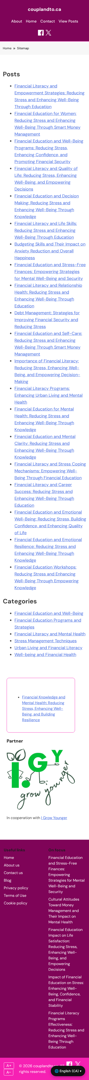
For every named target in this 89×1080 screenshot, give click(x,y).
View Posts (68, 21)
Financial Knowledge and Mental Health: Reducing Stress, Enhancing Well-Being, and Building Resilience (43, 708)
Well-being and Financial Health (45, 654)
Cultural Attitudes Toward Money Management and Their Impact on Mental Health (63, 911)
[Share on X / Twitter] (48, 33)
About (16, 21)
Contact (47, 21)
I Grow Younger (54, 817)
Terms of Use (15, 895)
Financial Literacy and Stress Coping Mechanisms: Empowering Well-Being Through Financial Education (50, 471)
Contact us (13, 872)
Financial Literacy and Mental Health (49, 634)
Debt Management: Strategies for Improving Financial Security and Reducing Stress (47, 319)
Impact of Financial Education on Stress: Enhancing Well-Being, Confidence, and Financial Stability (66, 991)
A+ (9, 1065)
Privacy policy (16, 887)
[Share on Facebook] (41, 33)
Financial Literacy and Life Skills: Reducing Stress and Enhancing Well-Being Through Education (45, 230)
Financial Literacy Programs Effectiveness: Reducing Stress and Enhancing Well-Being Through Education (66, 1030)
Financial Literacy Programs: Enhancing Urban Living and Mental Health (48, 395)
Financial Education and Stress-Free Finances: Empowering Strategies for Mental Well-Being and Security (50, 271)
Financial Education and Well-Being (48, 613)
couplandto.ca (44, 9)
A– (8, 1072)
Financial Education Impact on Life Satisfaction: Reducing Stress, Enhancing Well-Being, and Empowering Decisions (65, 949)
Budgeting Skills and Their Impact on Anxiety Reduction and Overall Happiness (49, 251)
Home (31, 21)
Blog (7, 880)
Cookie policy (15, 903)
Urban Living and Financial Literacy (48, 648)
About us (11, 865)
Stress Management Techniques (45, 641)
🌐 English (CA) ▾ (68, 1071)
